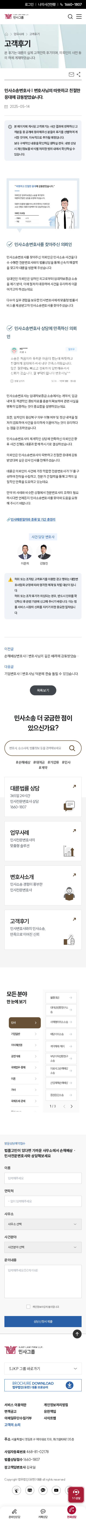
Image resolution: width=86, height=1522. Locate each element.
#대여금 (39, 762)
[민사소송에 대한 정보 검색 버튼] (72, 748)
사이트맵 (50, 1418)
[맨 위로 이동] (77, 1334)
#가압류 (53, 762)
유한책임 (50, 1411)
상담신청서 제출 (43, 1322)
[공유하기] (78, 74)
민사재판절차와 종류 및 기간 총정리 (33, 519)
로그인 (29, 4)
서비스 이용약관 (15, 1405)
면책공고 (10, 1411)
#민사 (66, 762)
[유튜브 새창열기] (56, 1490)
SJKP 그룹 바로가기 (24, 1368)
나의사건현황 (47, 4)
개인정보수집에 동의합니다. (46, 1306)
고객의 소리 (12, 1425)
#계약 (43, 767)
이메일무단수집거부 (18, 1418)
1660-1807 (73, 4)
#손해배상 (23, 762)
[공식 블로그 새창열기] (29, 1490)
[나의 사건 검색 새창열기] (16, 1490)
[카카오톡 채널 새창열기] (43, 1490)
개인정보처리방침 (56, 1405)
